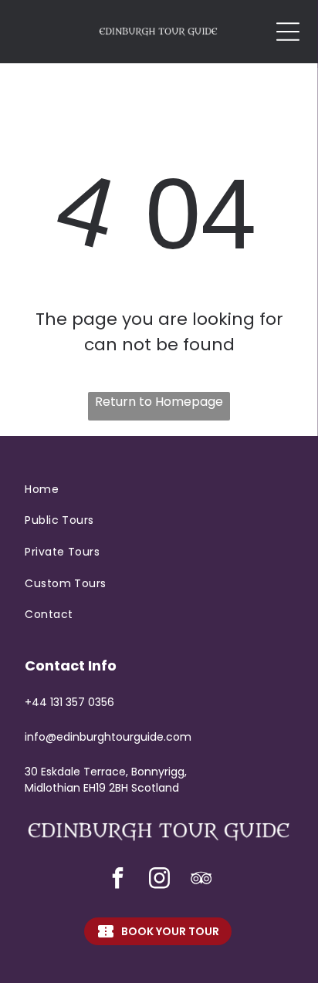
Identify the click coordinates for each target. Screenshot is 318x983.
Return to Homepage (159, 401)
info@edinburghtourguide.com (108, 737)
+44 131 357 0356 (69, 702)
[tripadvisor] (201, 880)
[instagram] (159, 880)
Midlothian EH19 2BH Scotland (102, 788)
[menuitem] (159, 489)
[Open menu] (287, 31)
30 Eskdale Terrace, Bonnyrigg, (106, 771)
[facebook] (117, 880)
